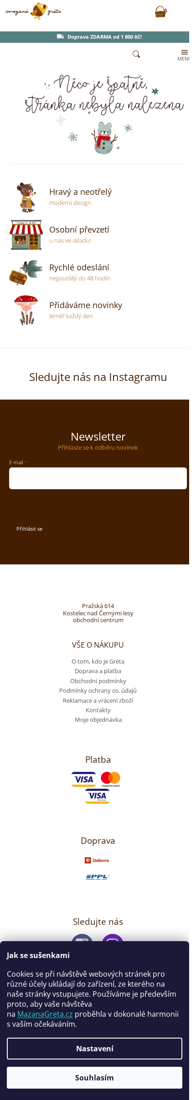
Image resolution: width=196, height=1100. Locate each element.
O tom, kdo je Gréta (98, 661)
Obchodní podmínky (98, 681)
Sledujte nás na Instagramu (98, 376)
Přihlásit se (29, 528)
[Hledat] (136, 54)
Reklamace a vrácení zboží (98, 700)
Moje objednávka (98, 719)
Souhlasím (94, 1078)
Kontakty (98, 710)
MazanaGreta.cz (45, 1014)
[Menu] (183, 54)
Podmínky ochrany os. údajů (98, 690)
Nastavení (94, 1049)
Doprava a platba (98, 671)
